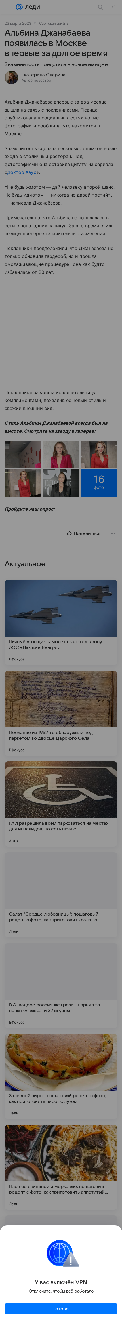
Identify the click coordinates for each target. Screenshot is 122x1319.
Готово (61, 1308)
